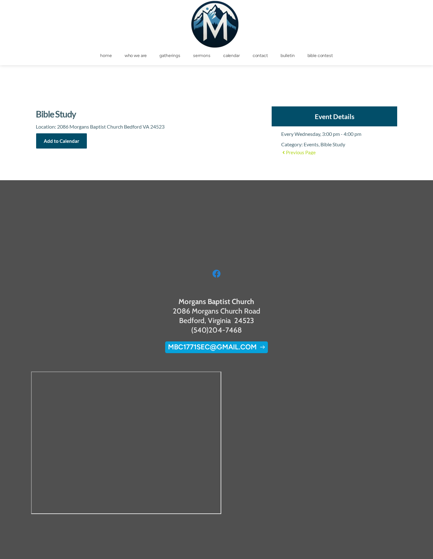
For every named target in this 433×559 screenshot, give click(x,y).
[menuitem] (106, 56)
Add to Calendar (61, 141)
